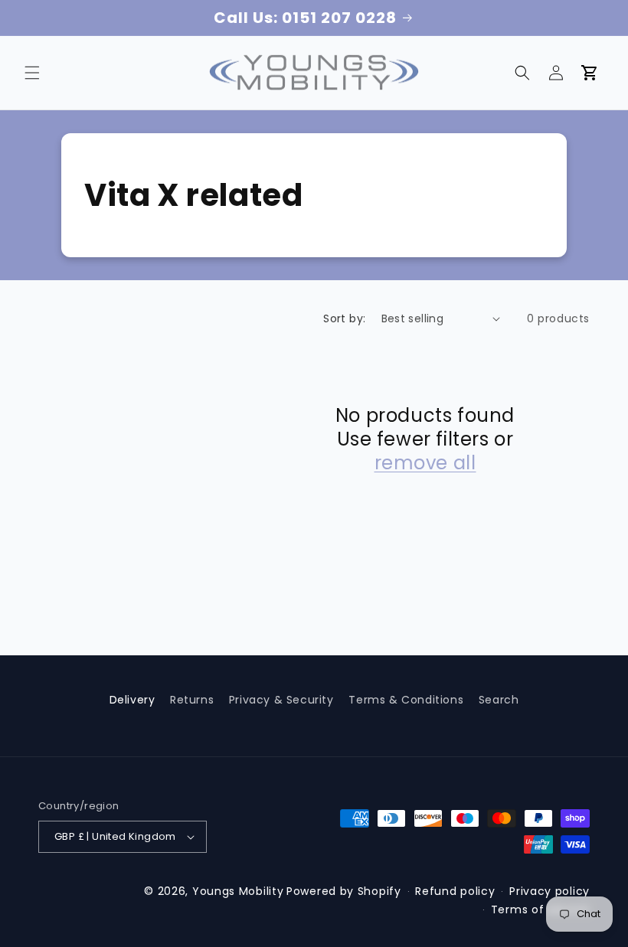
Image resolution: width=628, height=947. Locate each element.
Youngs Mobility (238, 891)
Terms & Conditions (405, 699)
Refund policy (455, 891)
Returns (192, 699)
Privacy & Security (281, 699)
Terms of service (540, 909)
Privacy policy (549, 891)
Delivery (132, 699)
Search (499, 699)
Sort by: (344, 318)
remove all (425, 463)
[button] (32, 73)
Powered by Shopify (343, 891)
